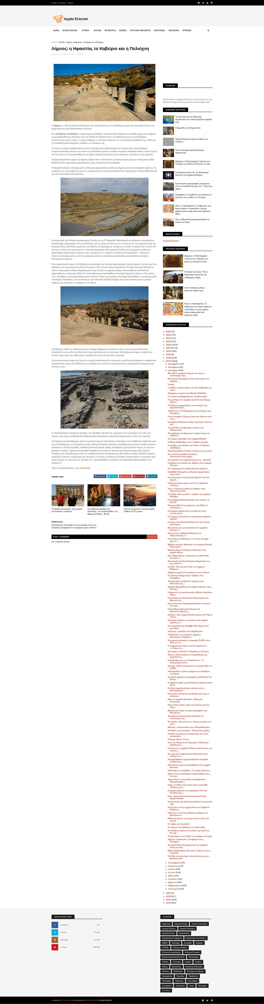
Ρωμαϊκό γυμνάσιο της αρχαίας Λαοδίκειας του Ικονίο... (189, 678)
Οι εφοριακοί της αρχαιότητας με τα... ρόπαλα (189, 460)
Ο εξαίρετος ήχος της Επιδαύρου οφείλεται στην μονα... (190, 683)
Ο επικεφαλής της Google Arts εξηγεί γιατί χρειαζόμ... (188, 627)
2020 (169, 351)
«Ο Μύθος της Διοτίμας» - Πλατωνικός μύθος (188, 730)
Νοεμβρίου (173, 367)
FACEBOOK (64, 925)
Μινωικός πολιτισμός (194, 967)
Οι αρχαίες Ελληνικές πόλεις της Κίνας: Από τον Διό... (190, 423)
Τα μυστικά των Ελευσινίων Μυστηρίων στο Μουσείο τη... (188, 599)
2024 (169, 338)
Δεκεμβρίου (174, 364)
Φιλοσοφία (202, 985)
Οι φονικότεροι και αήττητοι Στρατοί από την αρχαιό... (189, 478)
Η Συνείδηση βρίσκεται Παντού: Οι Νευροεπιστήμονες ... (184, 610)
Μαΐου (171, 876)
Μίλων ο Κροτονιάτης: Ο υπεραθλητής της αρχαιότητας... (187, 655)
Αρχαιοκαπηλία (168, 933)
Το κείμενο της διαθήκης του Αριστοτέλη (186, 827)
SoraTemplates (66, 1000)
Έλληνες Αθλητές (180, 947)
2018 (168, 358)
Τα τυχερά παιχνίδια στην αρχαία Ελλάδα (187, 439)
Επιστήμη (176, 962)
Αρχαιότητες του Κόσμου (196, 938)
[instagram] (211, 3)
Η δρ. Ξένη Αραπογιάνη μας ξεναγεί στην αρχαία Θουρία (187, 797)
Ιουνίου (172, 872)
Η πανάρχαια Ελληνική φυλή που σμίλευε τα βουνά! (188, 501)
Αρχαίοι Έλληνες (169, 928)
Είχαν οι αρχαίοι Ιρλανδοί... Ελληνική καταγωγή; (185, 700)
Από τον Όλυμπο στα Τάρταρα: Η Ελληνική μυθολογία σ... (188, 743)
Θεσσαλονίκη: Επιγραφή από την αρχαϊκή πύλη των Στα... (187, 846)
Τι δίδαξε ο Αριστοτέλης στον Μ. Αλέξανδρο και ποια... (190, 388)
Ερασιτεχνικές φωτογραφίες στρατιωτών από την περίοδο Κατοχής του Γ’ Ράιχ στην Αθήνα (193, 186)
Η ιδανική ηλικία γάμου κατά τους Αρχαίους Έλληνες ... (188, 484)
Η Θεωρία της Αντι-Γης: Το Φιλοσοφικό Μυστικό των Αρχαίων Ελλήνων (192, 173)
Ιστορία (188, 962)
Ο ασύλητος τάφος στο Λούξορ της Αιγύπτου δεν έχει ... (188, 831)
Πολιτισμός (166, 981)
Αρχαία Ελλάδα (181, 924)
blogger (152, 537)
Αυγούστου (173, 866)
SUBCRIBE (96, 947)
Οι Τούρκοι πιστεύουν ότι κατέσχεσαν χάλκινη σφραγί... (189, 517)
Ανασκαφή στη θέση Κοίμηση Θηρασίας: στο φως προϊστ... (189, 562)
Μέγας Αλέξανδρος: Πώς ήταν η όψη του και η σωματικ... (189, 851)
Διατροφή (187, 943)
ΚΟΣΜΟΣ (123, 30)
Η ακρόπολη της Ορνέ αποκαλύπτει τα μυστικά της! (190, 802)
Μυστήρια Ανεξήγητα (195, 971)
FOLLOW (97, 932)
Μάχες (164, 967)
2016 (168, 893)
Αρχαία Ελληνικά (171, 241)
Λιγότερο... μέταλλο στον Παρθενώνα (185, 631)
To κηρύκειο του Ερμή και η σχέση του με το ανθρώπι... (189, 434)
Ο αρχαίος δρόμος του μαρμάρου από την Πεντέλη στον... (187, 791)
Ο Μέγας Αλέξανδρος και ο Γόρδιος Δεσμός (188, 442)
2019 (168, 354)
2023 (169, 341)
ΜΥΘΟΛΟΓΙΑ (110, 30)
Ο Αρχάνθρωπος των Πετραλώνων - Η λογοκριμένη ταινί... (186, 661)
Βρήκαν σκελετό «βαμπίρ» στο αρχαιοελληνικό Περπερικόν (190, 545)
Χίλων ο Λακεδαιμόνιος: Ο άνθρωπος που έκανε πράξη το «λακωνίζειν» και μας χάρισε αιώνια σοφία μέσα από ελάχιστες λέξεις (193, 210)
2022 (169, 345)
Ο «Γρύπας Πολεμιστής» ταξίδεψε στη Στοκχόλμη (185, 576)
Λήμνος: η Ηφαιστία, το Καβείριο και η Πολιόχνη (186, 840)
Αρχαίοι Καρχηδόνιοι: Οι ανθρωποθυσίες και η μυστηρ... (189, 588)
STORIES (166, 990)
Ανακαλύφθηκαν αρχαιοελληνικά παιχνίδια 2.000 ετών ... (188, 760)
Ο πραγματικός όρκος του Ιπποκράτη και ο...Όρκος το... (187, 647)
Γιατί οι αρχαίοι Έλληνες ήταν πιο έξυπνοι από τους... (190, 417)
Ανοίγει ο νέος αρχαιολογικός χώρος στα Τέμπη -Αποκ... (190, 615)
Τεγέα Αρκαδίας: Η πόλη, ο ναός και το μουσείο (190, 451)
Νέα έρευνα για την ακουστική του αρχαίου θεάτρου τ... (187, 528)
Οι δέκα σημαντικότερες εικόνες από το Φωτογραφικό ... (186, 689)
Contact (62, 3)
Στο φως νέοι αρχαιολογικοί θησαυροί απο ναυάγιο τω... (188, 755)
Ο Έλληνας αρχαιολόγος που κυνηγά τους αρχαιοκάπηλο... (187, 406)
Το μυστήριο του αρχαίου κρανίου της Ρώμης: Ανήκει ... (189, 400)
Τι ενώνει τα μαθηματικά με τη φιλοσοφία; (187, 396)
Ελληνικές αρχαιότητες (171, 952)
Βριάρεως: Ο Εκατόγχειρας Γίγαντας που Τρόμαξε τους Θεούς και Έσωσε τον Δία (192, 162)
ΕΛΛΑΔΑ (97, 30)
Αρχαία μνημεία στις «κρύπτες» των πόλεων (188, 572)
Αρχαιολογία (184, 933)
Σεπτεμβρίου (174, 862)
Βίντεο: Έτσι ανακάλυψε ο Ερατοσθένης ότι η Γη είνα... (189, 775)
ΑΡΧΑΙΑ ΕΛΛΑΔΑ (69, 30)
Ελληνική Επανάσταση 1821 (173, 957)
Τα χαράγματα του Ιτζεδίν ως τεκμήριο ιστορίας (190, 836)
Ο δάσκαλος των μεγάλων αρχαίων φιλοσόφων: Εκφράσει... (184, 635)
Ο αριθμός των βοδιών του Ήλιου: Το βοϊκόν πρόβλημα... (188, 446)
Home (54, 3)
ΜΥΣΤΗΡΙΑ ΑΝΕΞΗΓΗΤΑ (140, 30)
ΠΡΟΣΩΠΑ (186, 30)
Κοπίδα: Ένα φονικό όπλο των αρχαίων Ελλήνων (186, 568)
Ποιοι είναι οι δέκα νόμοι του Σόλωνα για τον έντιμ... (189, 706)
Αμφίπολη (166, 924)
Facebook (200, 99)
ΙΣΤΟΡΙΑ (85, 30)
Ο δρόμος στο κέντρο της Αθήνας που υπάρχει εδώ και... (189, 464)
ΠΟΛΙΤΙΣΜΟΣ (159, 30)
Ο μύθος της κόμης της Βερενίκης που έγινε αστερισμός (188, 735)
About (70, 3)
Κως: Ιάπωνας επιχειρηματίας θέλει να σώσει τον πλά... (189, 604)
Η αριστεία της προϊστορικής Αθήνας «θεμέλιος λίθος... (190, 593)
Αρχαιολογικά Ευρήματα (172, 938)
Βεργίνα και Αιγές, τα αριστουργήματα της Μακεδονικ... (187, 711)
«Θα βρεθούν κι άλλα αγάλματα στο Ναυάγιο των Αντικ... (189, 672)
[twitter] (203, 3)
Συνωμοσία (166, 985)
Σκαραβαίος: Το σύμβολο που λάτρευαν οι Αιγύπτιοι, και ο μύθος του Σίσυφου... (193, 196)
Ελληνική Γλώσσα (192, 952)
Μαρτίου (172, 882)
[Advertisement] (187, 60)
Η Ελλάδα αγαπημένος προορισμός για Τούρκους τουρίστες (67, 510)
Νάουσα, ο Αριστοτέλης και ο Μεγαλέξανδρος (189, 727)
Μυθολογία (178, 971)
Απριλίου (173, 879)
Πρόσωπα (179, 981)
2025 (169, 335)
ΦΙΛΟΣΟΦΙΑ (174, 30)
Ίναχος (171, 384)
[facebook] (199, 3)
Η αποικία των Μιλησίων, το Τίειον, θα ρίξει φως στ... (188, 540)
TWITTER (63, 932)
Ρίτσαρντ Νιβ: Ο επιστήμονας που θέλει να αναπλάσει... (188, 506)
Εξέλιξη (165, 962)
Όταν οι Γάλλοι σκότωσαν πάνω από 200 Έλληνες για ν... (187, 786)
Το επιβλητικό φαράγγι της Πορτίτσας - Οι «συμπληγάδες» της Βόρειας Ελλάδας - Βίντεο (102, 511)
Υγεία (191, 985)
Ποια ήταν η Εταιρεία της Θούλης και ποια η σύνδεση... (188, 695)
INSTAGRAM (64, 940)
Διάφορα (199, 943)
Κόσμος (198, 962)
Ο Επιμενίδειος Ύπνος (178, 739)
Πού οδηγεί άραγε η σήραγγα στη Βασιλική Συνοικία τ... (188, 556)
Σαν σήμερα (192, 981)
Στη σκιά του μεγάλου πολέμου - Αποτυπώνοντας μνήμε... (183, 455)
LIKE (98, 925)
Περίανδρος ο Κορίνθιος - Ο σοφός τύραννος (189, 770)
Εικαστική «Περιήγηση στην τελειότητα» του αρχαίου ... (188, 379)
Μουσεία (165, 971)
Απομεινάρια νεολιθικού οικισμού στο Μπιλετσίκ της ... (186, 582)
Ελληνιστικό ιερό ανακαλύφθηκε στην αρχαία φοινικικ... (189, 766)
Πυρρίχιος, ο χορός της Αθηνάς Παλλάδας (187, 393)
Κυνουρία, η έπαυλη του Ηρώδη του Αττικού (188, 651)
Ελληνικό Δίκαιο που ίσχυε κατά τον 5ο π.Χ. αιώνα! (188, 819)
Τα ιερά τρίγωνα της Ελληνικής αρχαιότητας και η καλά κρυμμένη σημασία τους (193, 119)
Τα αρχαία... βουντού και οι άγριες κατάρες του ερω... (189, 722)
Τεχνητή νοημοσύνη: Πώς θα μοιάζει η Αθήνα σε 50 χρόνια (138, 510)
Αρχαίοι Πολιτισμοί (187, 928)
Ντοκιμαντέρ (167, 976)
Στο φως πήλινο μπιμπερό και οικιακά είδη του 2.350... (190, 667)
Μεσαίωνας (176, 967)
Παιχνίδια (180, 976)
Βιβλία (164, 943)
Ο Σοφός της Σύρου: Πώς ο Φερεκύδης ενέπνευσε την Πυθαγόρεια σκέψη (196, 275)
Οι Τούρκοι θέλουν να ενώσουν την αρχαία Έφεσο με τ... (188, 621)
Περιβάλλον (193, 976)
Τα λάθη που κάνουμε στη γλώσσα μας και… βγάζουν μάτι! (189, 857)
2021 (168, 348)
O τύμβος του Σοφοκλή (178, 824)
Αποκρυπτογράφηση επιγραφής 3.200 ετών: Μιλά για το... (189, 641)
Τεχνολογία (180, 985)
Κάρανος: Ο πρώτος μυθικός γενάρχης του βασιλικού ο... (188, 814)
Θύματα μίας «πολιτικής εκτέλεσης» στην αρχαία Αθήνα (187, 551)
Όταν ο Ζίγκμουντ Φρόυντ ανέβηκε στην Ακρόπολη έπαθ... (186, 489)
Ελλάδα (62, 42)
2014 (168, 899)
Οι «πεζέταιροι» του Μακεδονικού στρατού (187, 468)
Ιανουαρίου (173, 889)
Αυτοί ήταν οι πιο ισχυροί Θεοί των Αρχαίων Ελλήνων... (188, 808)
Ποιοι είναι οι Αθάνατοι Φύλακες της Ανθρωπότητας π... (184, 534)
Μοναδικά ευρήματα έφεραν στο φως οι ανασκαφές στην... (186, 374)
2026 (169, 331)
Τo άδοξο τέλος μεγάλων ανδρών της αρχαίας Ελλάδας (189, 495)
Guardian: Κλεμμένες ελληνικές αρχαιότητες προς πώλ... (188, 473)
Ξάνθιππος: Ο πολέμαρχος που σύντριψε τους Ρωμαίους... (189, 412)
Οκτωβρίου (173, 370)
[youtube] (207, 3)
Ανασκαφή (85, 468)
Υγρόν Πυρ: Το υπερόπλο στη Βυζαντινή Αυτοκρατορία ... (186, 780)
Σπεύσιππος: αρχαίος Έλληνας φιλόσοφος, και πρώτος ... (190, 749)
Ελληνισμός (193, 957)
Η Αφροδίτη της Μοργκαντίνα (187, 128)
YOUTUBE (64, 947)
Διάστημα (175, 943)
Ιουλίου (172, 869)
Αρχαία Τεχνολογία (199, 924)
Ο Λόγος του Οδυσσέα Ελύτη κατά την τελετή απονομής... (189, 523)
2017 (168, 361)
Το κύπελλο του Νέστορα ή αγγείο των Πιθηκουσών (186, 428)
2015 (168, 896)
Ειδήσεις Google (170, 102)
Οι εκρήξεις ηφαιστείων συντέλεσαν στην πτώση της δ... (187, 512)
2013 (168, 903)
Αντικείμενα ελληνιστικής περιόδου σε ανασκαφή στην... (186, 717)
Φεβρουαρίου (175, 885)
